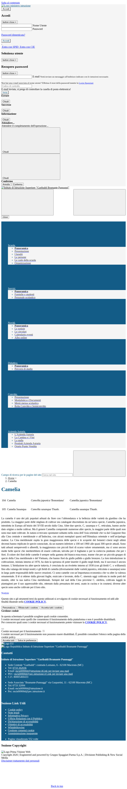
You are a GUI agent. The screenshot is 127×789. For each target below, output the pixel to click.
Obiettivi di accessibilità (20, 724)
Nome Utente (40, 25)
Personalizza (9, 607)
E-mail (36, 76)
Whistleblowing (16, 727)
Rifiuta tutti (28, 607)
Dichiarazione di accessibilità (23, 721)
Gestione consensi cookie (21, 730)
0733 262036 (19, 668)
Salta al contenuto (10, 2)
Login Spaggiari (86, 83)
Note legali (13, 712)
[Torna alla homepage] (63, 187)
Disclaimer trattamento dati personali (20, 760)
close (5, 217)
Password (38, 29)
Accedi (6, 9)
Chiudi (6, 101)
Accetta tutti (51, 607)
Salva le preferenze (27, 640)
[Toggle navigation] (27, 202)
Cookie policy (15, 709)
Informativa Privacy (18, 715)
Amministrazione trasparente (23, 733)
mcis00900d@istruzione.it (42, 671)
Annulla (6, 184)
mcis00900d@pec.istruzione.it (43, 673)
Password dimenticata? (13, 34)
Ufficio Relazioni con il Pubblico (25, 718)
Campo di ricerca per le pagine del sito (21, 474)
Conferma (17, 184)
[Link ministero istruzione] (16, 5)
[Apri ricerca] (99, 202)
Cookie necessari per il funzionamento (21, 631)
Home (11, 478)
